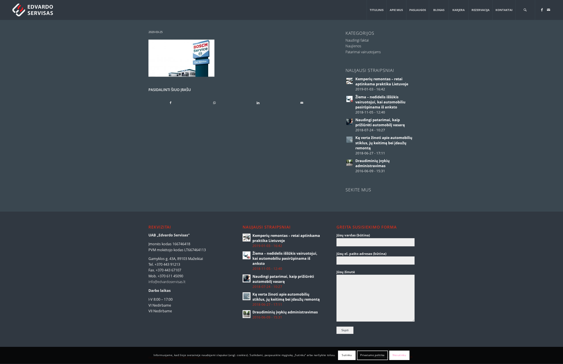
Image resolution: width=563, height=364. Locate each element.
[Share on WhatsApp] (214, 103)
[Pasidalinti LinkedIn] (258, 103)
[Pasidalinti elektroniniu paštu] (302, 103)
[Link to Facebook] (542, 9)
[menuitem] (376, 10)
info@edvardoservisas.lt (166, 281)
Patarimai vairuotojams (363, 51)
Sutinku (347, 355)
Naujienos (353, 46)
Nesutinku (399, 355)
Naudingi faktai (357, 40)
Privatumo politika (372, 355)
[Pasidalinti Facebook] (170, 103)
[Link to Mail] (548, 9)
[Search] (525, 10)
